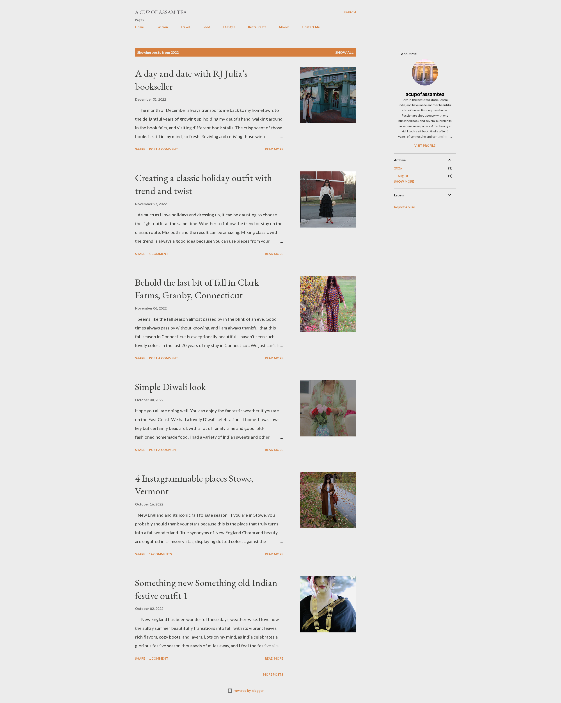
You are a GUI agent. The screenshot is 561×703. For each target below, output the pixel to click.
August (403, 176)
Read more (274, 149)
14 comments (160, 554)
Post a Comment (163, 149)
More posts (273, 674)
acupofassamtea (425, 94)
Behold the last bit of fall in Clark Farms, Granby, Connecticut (197, 288)
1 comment (158, 254)
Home (139, 27)
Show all (344, 52)
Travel (185, 27)
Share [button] (140, 149)
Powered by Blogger (248, 691)
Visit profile (424, 145)
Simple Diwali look (170, 386)
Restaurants (257, 27)
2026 (398, 168)
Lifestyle (229, 27)
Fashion (162, 27)
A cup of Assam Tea (161, 12)
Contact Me (311, 27)
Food (206, 27)
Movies (284, 27)
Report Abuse (404, 207)
